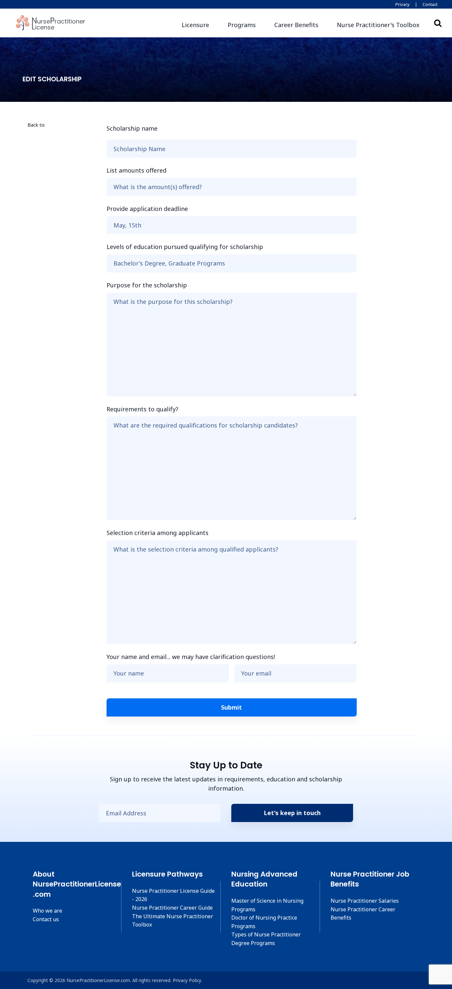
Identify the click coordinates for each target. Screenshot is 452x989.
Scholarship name (132, 128)
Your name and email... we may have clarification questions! (191, 657)
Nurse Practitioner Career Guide (172, 907)
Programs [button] (242, 25)
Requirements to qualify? (142, 409)
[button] (378, 25)
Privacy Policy (187, 980)
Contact (430, 4)
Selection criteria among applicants (157, 533)
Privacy (402, 4)
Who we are (47, 910)
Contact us (46, 919)
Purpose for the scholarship (147, 285)
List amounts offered (136, 170)
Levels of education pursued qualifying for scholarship (185, 247)
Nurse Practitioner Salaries (365, 900)
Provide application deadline (147, 209)
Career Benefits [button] (296, 25)
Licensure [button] (195, 25)
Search (437, 23)
